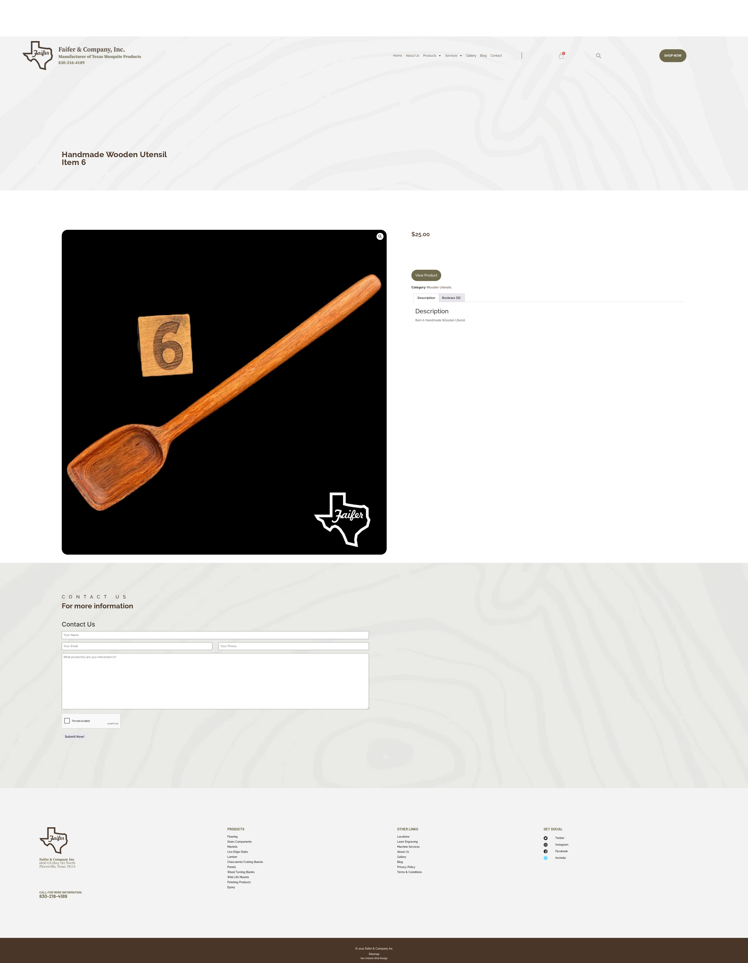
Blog (483, 55)
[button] (598, 55)
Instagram (561, 844)
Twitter (559, 838)
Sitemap (374, 954)
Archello (560, 857)
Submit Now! (74, 736)
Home (397, 55)
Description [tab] (426, 298)
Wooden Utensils (439, 287)
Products (429, 55)
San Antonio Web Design (374, 958)
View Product (426, 275)
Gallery (471, 55)
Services (451, 55)
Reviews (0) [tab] (451, 298)
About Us (412, 55)
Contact (496, 55)
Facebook (561, 851)
